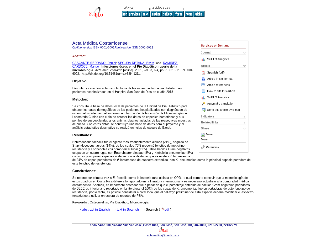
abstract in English (96, 209)
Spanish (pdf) (216, 72)
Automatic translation (220, 103)
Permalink (212, 147)
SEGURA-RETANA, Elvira (136, 63)
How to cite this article (221, 91)
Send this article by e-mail (224, 110)
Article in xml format (219, 78)
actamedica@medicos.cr (163, 235)
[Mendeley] (203, 134)
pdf (167, 209)
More (209, 134)
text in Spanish (128, 209)
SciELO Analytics (218, 59)
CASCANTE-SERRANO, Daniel (94, 63)
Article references (218, 85)
